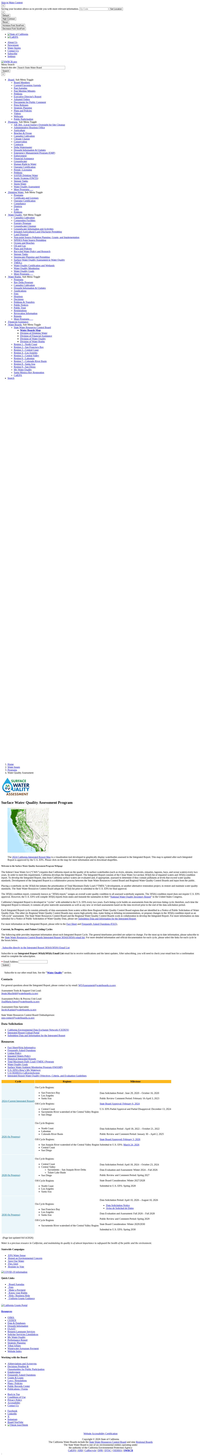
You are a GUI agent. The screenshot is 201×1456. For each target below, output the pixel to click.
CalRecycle (90, 1450)
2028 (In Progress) (11, 1175)
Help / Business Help (19, 1295)
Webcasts (18, 116)
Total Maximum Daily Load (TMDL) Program (31, 1061)
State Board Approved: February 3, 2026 (120, 1139)
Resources (6, 1311)
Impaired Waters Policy (19, 1056)
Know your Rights (17, 1292)
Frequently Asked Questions (22, 1050)
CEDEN (12, 1320)
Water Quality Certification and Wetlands (34, 265)
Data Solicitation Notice (118, 1205)
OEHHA (117, 1450)
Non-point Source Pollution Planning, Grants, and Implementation (46, 237)
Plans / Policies (15, 1383)
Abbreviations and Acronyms (22, 1363)
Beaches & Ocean (23, 133)
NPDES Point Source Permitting (30, 240)
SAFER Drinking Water (26, 175)
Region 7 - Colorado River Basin (30, 361)
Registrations (20, 310)
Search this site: (9, 67)
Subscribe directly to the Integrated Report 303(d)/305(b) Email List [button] (35, 947)
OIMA (11, 1317)
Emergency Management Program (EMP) (34, 153)
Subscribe (12, 53)
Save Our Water (16, 1261)
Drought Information (18, 1326)
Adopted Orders (22, 99)
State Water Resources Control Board (32, 327)
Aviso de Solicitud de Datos (120, 1208)
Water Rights (15, 276)
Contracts (18, 144)
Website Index (15, 1351)
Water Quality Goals (24, 271)
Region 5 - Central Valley (26, 355)
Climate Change (22, 138)
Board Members (22, 82)
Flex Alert (13, 1264)
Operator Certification (24, 167)
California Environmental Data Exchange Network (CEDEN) (38, 1030)
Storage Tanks (21, 181)
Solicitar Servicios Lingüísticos (23, 1334)
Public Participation (23, 119)
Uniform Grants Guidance (21, 1298)
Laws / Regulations (17, 1380)
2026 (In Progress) (11, 1136)
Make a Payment (16, 1290)
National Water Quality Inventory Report (130, 896)
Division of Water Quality (33, 338)
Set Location (116, 9)
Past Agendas (20, 88)
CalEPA (18, 375)
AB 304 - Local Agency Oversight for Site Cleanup (39, 124)
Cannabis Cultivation (24, 136)
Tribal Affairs (14, 1345)
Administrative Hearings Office (29, 127)
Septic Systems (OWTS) (26, 178)
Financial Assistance (24, 158)
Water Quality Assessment (27, 186)
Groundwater (20, 161)
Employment (14, 1372)
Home (11, 764)
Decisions (19, 299)
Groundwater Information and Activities (33, 229)
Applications (20, 291)
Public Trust (20, 307)
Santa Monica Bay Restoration (29, 372)
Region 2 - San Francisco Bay (29, 347)
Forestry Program (22, 223)
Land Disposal (21, 234)
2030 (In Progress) (11, 1214)
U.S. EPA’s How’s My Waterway (24, 1070)
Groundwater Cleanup (25, 226)
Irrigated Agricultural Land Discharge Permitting (38, 231)
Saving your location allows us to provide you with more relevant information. (40, 9)
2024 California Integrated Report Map (31, 857)
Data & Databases (16, 1323)
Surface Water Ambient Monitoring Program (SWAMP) (35, 1067)
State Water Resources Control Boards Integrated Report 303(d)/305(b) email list (45, 937)
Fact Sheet (71, 924)
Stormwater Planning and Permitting (32, 257)
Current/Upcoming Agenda (27, 85)
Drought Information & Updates (30, 150)
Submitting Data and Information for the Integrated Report (107, 918)
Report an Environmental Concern (25, 1258)
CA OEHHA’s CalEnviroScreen (24, 1073)
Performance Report (17, 1340)
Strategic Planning (23, 108)
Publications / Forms (18, 1389)
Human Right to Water (25, 164)
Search (11, 378)
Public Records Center (19, 1386)
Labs (16, 209)
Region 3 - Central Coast (26, 350)
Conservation (20, 141)
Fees (16, 293)
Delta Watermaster (23, 147)
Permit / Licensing (23, 169)
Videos (17, 113)
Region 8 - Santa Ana (24, 364)
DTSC (108, 1450)
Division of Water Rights (32, 341)
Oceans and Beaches (24, 243)
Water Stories (14, 48)
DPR (100, 1450)
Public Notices (21, 305)
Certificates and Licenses (26, 198)
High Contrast (9, 19)
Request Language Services (21, 1331)
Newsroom (13, 45)
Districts (18, 206)
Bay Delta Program (23, 282)
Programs (13, 122)
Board (11, 79)
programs (12, 770)
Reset (5, 22)
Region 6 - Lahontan (24, 358)
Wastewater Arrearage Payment (23, 1348)
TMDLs (18, 262)
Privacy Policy (15, 1400)
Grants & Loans (15, 1377)
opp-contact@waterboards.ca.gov (18, 1017)
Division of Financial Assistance (36, 336)
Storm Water (20, 184)
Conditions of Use (17, 1397)
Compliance (20, 203)
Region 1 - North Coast (25, 344)
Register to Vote (16, 1266)
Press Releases (21, 105)
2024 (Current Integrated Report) (18, 1101)
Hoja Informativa (27, 1047)
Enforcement (20, 155)
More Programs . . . (23, 189)
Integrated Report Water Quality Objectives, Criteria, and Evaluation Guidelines (47, 1075)
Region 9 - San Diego (24, 367)
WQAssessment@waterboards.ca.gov (97, 985)
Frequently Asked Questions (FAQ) (99, 924)
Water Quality (15, 214)
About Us (12, 42)
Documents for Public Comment (30, 102)
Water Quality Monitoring (26, 268)
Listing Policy (14, 1053)
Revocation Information (25, 313)
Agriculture (19, 130)
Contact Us (13, 50)
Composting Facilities (24, 220)
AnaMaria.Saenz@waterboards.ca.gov (20, 1001)
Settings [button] (11, 56)
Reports (18, 316)
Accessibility (14, 1402)
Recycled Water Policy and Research (32, 251)
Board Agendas (16, 1284)
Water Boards (15, 324)
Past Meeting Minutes (24, 91)
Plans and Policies (23, 110)
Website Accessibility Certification (100, 1433)
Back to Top (14, 1394)
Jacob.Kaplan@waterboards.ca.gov (18, 1009)
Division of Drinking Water (33, 333)
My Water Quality (23, 369)
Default (6, 15)
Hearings (18, 296)
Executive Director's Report (27, 96)
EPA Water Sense (17, 1255)
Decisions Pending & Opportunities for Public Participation (26, 1368)
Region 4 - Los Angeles (25, 352)
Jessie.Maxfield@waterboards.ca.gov (19, 993)
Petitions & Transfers (24, 302)
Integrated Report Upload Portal (23, 1032)
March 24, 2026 (131, 1144)
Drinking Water (16, 192)
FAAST (12, 1328)
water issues (14, 767)
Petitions (18, 93)
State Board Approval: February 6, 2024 (120, 1103)
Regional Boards (144, 1442)
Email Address (10, 961)
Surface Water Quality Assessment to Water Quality (39, 260)
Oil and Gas (20, 245)
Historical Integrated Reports (22, 1058)
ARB (80, 1450)
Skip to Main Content (12, 2)
